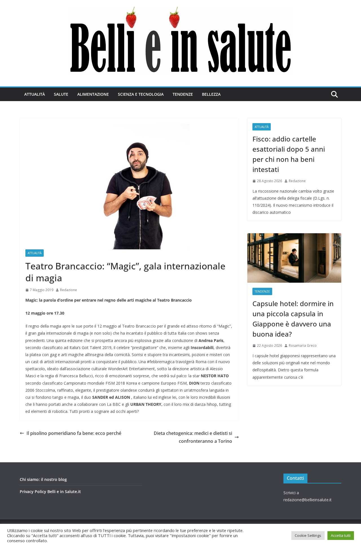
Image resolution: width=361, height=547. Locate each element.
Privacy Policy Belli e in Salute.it (50, 491)
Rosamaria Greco (303, 345)
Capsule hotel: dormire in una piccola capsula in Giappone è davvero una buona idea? (293, 319)
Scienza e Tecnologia (141, 94)
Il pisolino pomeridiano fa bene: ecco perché (74, 433)
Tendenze (183, 94)
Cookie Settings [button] (308, 535)
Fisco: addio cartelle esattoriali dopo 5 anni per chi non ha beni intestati (288, 154)
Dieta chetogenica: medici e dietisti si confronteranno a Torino (193, 437)
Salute (61, 94)
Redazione (68, 289)
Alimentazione (93, 94)
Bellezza (211, 94)
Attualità (34, 94)
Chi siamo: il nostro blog (43, 479)
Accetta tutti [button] (341, 535)
